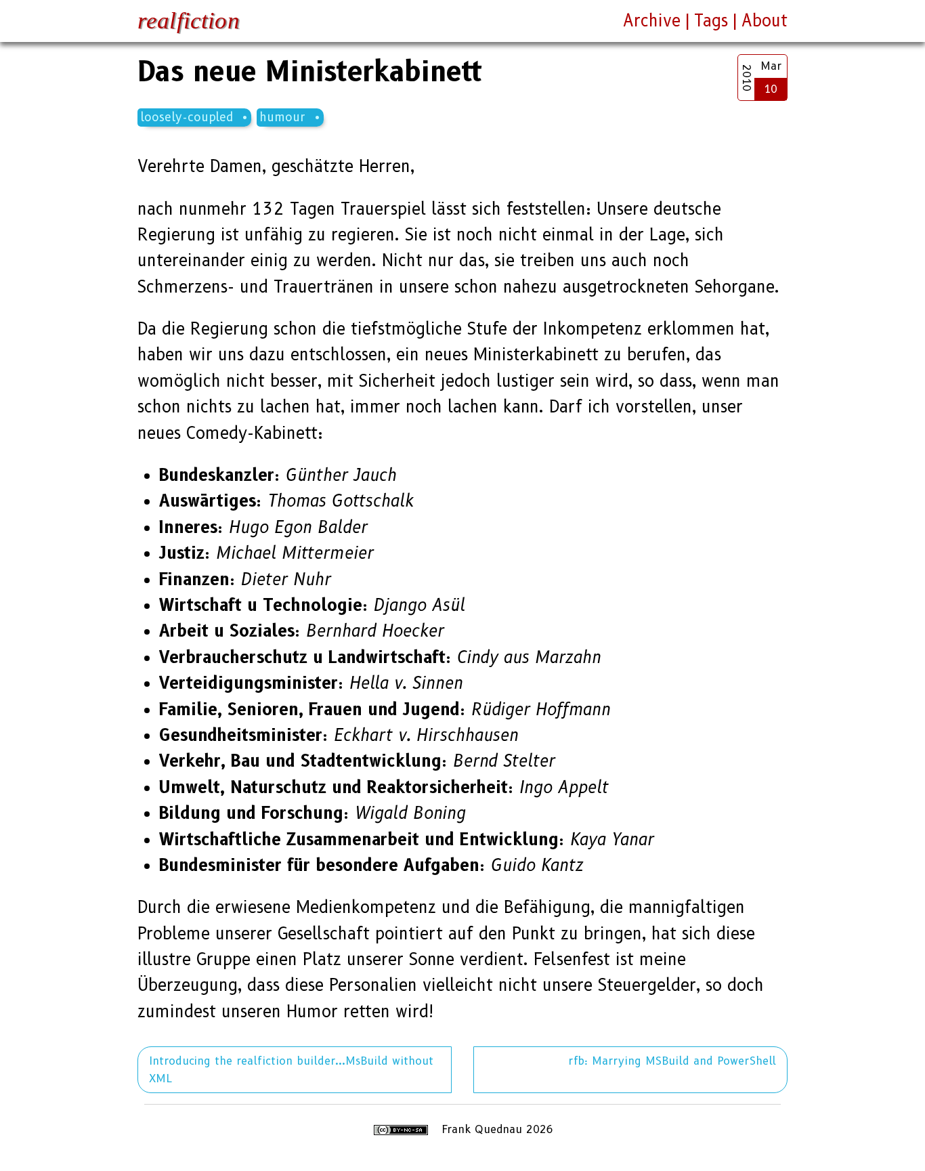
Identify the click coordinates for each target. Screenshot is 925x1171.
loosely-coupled (186, 117)
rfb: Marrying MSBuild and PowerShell (672, 1061)
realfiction (188, 20)
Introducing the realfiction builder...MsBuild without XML (291, 1070)
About (764, 20)
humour (282, 117)
